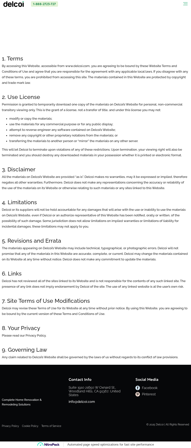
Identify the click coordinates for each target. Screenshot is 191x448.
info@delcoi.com (82, 402)
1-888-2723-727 (44, 4)
